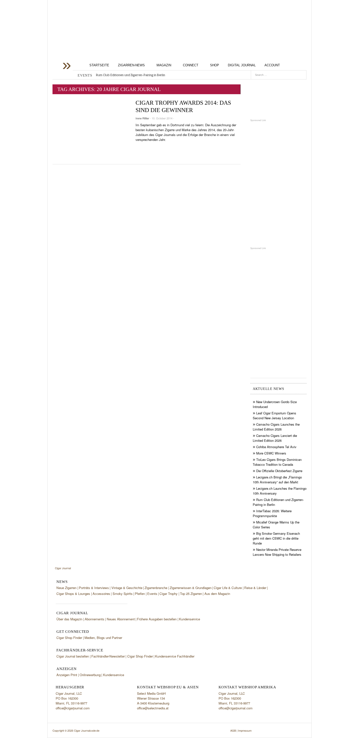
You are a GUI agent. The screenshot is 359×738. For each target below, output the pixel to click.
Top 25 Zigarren (191, 593)
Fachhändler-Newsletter (108, 656)
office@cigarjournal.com (73, 708)
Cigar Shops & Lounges (73, 593)
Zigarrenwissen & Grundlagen (190, 587)
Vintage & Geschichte (126, 587)
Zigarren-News (131, 65)
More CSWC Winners (271, 453)
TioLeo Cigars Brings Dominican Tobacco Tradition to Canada (277, 462)
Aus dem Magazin (217, 593)
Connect (190, 65)
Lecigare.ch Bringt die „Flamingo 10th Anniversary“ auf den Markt (277, 479)
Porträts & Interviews (94, 587)
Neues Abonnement (121, 619)
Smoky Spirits (123, 593)
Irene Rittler (142, 118)
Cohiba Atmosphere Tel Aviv (276, 446)
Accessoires (101, 593)
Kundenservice (189, 619)
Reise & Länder (255, 587)
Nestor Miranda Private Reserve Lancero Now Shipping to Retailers (277, 552)
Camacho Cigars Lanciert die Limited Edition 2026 (275, 438)
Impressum (245, 730)
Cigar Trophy (168, 593)
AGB (233, 730)
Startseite (99, 65)
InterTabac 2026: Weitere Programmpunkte (272, 513)
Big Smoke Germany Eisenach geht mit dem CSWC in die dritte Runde (276, 538)
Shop (214, 65)
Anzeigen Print (66, 674)
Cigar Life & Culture (228, 587)
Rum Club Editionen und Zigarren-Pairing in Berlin (130, 75)
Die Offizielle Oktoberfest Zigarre (279, 470)
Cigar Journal (91, 39)
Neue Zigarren (66, 587)
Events (152, 593)
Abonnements (94, 619)
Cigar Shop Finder (69, 637)
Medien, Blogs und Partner (103, 637)
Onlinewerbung (90, 674)
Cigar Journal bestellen (72, 656)
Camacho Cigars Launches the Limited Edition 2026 (276, 426)
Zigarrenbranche (156, 587)
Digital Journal (242, 65)
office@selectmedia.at (153, 708)
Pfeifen (140, 593)
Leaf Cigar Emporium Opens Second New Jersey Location (274, 415)
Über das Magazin (69, 619)
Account (272, 65)
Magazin (164, 65)
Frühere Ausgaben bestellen (157, 619)
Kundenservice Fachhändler (174, 656)
